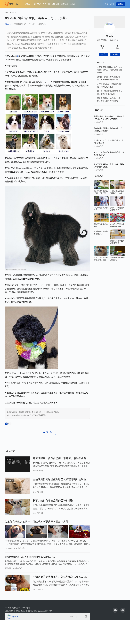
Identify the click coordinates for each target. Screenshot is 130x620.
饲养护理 (64, 4)
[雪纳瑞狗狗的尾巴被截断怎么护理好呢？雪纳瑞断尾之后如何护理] (17, 486)
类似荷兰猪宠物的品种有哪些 (117, 208)
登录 (106, 4)
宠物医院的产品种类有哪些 (117, 258)
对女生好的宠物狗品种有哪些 (101, 232)
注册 (112, 4)
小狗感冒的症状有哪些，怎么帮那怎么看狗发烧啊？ (59, 577)
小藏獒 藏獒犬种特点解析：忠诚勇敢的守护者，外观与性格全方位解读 (110, 69)
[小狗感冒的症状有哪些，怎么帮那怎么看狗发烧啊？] (17, 583)
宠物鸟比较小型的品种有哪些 (117, 242)
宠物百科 (46, 4)
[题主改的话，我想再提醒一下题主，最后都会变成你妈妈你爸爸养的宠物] (17, 464)
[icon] (115, 610)
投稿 (121, 4)
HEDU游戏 (26, 608)
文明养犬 (37, 4)
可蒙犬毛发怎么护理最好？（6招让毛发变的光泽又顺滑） (117, 192)
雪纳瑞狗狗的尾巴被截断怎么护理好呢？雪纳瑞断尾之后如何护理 (61, 479)
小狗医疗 (10, 578)
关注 (104, 54)
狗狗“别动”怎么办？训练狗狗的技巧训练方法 (30, 556)
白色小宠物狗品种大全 (101, 208)
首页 (6, 13)
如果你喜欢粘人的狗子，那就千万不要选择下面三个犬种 (36, 521)
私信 (116, 54)
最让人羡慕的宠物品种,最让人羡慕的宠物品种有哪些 (101, 258)
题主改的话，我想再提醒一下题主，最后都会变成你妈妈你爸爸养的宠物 (61, 458)
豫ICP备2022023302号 (42, 611)
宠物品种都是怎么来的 (101, 225)
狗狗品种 (55, 4)
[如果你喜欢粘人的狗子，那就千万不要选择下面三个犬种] (47, 531)
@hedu (8, 24)
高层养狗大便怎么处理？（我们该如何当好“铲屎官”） (101, 192)
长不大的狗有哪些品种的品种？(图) (53, 500)
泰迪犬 (73, 4)
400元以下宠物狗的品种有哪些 (117, 225)
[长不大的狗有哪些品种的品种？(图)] (17, 507)
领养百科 (28, 4)
